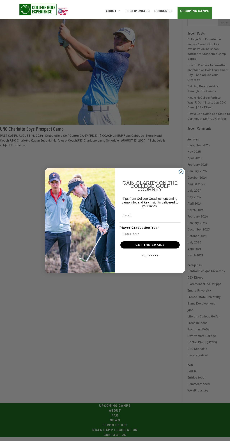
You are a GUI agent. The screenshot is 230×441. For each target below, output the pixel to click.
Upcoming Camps (194, 11)
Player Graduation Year (139, 227)
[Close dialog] (181, 172)
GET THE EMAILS (150, 244)
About (111, 11)
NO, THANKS (150, 255)
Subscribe (163, 11)
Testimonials (137, 11)
